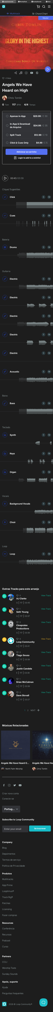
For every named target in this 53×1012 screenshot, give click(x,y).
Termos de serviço (11, 859)
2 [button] (27, 710)
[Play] (48, 69)
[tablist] (26, 13)
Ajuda (5, 987)
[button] (20, 72)
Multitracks (7, 879)
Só (43, 197)
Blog (4, 847)
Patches (6, 903)
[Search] (43, 6)
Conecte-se (8, 798)
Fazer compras (9, 915)
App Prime (7, 885)
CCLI (4, 962)
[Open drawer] (49, 6)
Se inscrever (40, 828)
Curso (5, 946)
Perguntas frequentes (12, 993)
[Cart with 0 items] (38, 6)
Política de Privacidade (13, 865)
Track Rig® (7, 897)
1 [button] (24, 710)
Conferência (8, 928)
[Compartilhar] (15, 72)
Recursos (6, 934)
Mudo (49, 197)
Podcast (6, 940)
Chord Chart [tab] (41, 13)
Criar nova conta (10, 793)
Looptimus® (8, 891)
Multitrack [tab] (15, 13)
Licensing (7, 909)
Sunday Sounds (10, 974)
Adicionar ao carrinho (26, 152)
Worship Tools (9, 968)
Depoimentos (8, 853)
